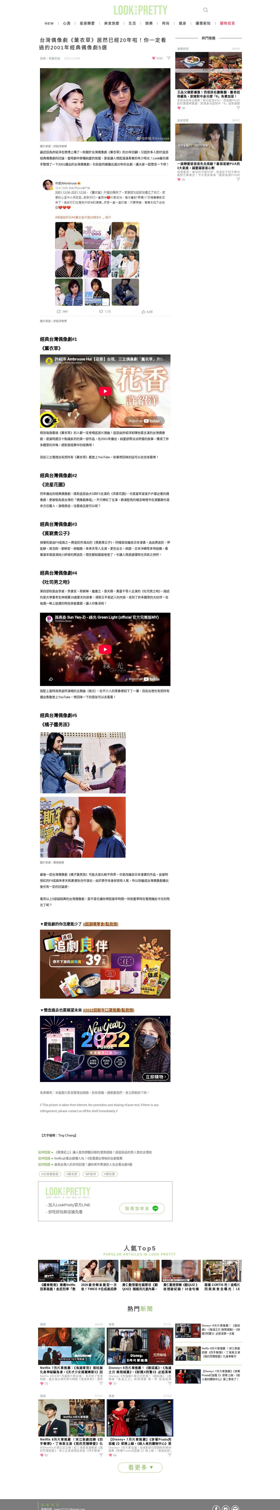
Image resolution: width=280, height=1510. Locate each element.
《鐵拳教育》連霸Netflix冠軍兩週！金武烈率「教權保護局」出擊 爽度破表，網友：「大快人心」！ (57, 1287)
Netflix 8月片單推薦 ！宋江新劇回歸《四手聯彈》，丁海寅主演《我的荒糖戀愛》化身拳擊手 (71, 1442)
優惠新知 (203, 23)
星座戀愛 (87, 23)
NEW (49, 23)
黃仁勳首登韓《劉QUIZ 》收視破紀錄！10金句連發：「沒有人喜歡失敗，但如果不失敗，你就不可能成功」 (181, 1287)
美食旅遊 (111, 23)
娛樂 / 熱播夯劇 (50, 58)
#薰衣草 (71, 1174)
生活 (132, 23)
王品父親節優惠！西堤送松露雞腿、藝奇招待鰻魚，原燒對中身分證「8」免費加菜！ (208, 94)
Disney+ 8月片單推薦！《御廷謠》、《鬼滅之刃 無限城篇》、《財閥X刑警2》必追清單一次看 (140, 1370)
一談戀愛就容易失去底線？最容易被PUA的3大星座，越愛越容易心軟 (208, 166)
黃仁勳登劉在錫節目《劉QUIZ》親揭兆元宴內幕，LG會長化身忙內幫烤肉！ (140, 1287)
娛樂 (149, 23)
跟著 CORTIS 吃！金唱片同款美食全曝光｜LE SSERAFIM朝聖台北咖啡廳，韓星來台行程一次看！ (222, 1287)
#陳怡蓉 (109, 1174)
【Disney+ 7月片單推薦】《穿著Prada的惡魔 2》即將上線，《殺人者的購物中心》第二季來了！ (140, 1442)
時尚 (166, 23)
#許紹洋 (90, 1174)
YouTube (104, 457)
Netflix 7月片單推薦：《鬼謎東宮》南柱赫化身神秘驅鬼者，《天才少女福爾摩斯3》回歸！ (71, 1370)
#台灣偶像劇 (50, 1174)
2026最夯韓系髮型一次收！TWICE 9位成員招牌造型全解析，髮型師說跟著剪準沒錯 (99, 1287)
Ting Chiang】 (68, 1135)
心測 (67, 23)
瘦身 (182, 23)
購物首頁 (227, 23)
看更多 (139, 1467)
